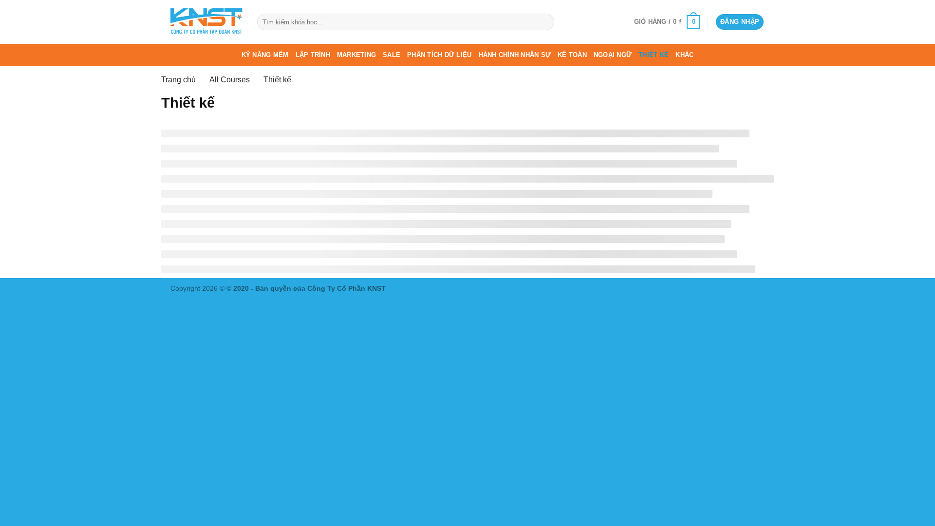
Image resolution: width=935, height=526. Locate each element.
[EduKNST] (206, 22)
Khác (684, 54)
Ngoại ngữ (613, 54)
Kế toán (572, 54)
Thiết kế (653, 54)
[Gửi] (545, 22)
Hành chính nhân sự (515, 54)
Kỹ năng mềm (265, 54)
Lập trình (313, 54)
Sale (391, 54)
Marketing (356, 54)
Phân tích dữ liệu (439, 54)
